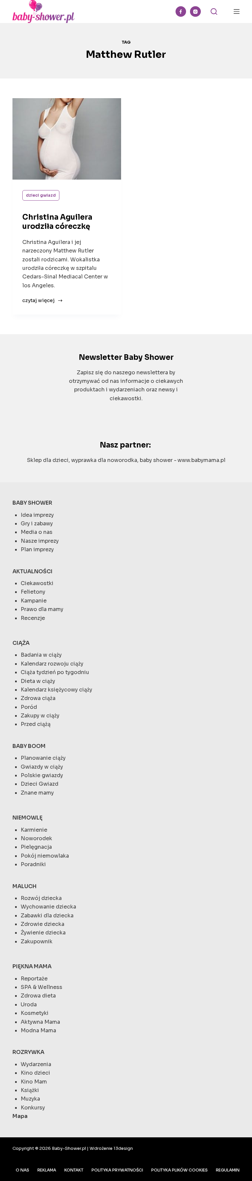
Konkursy (33, 1107)
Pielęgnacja (36, 846)
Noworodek (36, 838)
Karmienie (34, 829)
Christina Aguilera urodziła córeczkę (57, 222)
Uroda (29, 1004)
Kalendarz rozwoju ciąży (52, 663)
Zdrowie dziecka (42, 924)
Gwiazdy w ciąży (42, 766)
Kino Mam (34, 1081)
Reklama (46, 1170)
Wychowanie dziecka (48, 906)
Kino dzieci (35, 1072)
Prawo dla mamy (42, 609)
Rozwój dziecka (41, 898)
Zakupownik (36, 941)
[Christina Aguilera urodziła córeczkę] (66, 139)
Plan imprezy (37, 549)
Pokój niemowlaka (45, 855)
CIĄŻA (21, 643)
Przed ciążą (36, 724)
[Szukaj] (214, 11)
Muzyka (30, 1098)
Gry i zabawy (37, 523)
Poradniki (33, 864)
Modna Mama (38, 1030)
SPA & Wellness (41, 987)
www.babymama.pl (201, 460)
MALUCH (24, 886)
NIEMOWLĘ (27, 817)
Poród (29, 707)
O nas (22, 1170)
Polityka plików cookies (179, 1170)
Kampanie (34, 600)
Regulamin (228, 1170)
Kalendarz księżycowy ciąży (56, 689)
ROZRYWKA (28, 1052)
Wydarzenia (36, 1064)
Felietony (33, 591)
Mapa (20, 1116)
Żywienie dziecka (43, 932)
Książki (30, 1090)
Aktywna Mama (40, 1021)
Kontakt (73, 1170)
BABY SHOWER (32, 502)
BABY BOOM (29, 746)
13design (123, 1148)
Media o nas (36, 532)
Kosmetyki (35, 1013)
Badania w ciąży (41, 654)
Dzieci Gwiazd (41, 195)
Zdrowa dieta (38, 995)
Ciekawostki (37, 583)
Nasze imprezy (40, 540)
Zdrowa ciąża (38, 698)
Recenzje (33, 618)
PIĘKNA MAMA (32, 966)
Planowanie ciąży (43, 758)
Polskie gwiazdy (42, 775)
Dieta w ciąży (38, 681)
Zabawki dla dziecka (47, 915)
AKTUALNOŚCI (32, 571)
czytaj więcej (38, 301)
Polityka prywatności (117, 1170)
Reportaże (34, 978)
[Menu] (237, 11)
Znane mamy (37, 792)
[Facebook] (181, 11)
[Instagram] (195, 11)
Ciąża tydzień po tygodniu (55, 672)
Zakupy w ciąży (40, 715)
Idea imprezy (37, 515)
